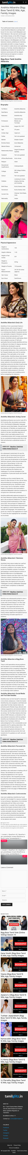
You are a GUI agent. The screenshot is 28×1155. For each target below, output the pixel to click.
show (15, 21)
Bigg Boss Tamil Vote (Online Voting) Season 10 (13, 933)
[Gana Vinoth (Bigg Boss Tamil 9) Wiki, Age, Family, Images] (14, 950)
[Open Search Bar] (23, 2)
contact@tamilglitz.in (16, 1118)
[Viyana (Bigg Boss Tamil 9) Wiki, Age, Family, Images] (14, 970)
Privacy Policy (17, 1145)
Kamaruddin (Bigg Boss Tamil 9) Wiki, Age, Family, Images (13, 1040)
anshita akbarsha (6, 824)
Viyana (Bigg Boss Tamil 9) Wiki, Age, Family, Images (12, 975)
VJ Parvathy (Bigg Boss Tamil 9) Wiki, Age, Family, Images (13, 1081)
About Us (9, 1145)
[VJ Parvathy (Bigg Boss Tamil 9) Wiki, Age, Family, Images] (14, 1077)
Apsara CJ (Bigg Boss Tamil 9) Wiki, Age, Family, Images (13, 996)
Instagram (6, 1133)
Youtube (5, 1135)
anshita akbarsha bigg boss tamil (12, 826)
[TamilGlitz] (9, 2)
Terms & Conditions (14, 1148)
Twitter (5, 1130)
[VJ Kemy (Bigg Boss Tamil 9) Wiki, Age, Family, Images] (14, 1056)
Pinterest (5, 1138)
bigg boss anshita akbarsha (18, 827)
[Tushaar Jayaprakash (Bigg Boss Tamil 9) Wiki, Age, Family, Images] (14, 1012)
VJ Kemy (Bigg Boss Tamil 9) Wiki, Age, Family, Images (13, 1060)
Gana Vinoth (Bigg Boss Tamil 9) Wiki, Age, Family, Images (13, 954)
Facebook (6, 1127)
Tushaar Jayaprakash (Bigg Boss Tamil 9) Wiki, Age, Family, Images (14, 1018)
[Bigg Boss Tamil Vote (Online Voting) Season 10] (14, 929)
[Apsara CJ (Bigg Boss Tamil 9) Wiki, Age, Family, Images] (14, 991)
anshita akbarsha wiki (7, 827)
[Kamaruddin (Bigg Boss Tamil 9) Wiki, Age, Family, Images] (14, 1035)
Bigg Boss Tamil (5, 822)
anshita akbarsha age (14, 824)
